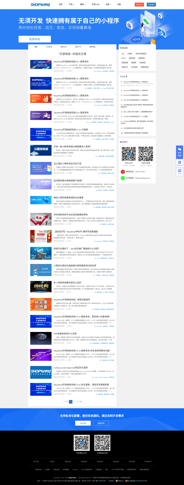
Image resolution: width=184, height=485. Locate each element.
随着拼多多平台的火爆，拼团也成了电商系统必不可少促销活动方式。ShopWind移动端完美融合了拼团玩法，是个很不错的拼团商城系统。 (83, 305)
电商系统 (105, 71)
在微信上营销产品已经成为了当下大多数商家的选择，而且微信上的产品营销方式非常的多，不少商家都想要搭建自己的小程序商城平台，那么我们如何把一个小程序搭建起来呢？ (84, 169)
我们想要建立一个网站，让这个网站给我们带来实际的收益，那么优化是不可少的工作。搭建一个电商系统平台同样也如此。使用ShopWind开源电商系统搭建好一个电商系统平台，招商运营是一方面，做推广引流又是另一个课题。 (84, 254)
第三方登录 (111, 360)
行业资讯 (49, 47)
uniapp (105, 88)
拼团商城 (111, 292)
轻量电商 (111, 343)
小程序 (130, 54)
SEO (98, 258)
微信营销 (98, 207)
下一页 (79, 402)
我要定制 (101, 423)
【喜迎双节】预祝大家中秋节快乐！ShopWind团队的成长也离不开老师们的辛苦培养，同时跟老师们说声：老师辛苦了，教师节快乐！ (83, 237)
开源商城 (93, 122)
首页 (61, 4)
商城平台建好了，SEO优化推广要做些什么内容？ (77, 248)
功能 (119, 4)
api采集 (112, 394)
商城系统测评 (131, 469)
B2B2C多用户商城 (118, 469)
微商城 (133, 62)
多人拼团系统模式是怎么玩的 (67, 282)
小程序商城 (101, 156)
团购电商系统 (110, 309)
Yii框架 (47, 469)
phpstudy (75, 469)
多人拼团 (105, 292)
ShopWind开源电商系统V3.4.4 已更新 (71, 129)
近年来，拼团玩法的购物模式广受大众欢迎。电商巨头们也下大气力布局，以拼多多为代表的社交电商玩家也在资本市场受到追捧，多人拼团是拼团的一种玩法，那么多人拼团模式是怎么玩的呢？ (84, 288)
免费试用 (139, 4)
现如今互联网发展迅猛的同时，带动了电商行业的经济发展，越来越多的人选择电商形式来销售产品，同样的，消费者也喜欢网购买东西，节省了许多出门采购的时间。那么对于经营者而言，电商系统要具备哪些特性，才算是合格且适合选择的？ (84, 220)
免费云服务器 (144, 469)
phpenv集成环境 (87, 469)
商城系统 (89, 88)
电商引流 (111, 258)
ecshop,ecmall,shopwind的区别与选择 (71, 368)
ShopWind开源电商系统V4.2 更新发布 (71, 78)
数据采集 (106, 394)
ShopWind (99, 71)
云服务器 (98, 469)
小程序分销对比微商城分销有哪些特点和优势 (75, 265)
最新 (35, 47)
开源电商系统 (104, 343)
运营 (107, 4)
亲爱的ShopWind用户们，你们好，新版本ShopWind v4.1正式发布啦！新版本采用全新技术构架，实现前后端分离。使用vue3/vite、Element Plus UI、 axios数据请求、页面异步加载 (84, 101)
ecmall (100, 377)
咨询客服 (83, 423)
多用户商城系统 (141, 54)
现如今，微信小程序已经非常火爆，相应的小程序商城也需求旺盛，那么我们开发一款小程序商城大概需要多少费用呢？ (84, 152)
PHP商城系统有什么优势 (65, 334)
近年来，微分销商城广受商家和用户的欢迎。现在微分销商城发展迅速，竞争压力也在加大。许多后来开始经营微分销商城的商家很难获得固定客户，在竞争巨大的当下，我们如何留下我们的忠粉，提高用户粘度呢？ (84, 186)
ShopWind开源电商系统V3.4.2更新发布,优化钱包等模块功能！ (83, 351)
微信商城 (104, 207)
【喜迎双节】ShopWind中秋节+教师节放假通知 (76, 231)
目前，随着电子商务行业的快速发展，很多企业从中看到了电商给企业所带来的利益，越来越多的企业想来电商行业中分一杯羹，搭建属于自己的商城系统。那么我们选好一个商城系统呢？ (84, 339)
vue (101, 88)
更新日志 (68, 461)
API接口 (52, 461)
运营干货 (78, 47)
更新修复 (92, 47)
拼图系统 (99, 292)
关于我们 (36, 461)
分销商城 (111, 190)
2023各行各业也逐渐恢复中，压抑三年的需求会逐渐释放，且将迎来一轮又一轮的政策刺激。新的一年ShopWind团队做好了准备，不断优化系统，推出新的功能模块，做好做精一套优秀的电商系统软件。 (84, 135)
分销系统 (105, 190)
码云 (106, 469)
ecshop (96, 377)
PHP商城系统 (95, 343)
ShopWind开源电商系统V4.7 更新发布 (71, 61)
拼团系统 (102, 309)
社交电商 (134, 67)
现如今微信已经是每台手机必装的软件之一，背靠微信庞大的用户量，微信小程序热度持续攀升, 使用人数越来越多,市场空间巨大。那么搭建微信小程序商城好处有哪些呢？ (84, 203)
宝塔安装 (56, 469)
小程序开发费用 (109, 156)
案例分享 (63, 47)
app (123, 54)
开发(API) (96, 4)
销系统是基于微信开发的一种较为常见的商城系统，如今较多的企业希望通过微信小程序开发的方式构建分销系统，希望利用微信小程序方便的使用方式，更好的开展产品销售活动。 (84, 271)
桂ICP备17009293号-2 (99, 481)
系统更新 (98, 139)
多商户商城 (96, 88)
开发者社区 (148, 461)
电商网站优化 (104, 258)
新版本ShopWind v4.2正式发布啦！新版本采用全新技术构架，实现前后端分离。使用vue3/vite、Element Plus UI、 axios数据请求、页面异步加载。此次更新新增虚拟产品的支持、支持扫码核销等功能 (83, 84)
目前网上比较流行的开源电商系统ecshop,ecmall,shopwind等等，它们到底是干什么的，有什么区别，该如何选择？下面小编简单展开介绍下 (84, 373)
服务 (82, 4)
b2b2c (123, 58)
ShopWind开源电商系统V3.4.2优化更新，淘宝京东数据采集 (81, 385)
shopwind (105, 377)
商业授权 (151, 4)
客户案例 (132, 461)
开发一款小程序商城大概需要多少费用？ (73, 146)
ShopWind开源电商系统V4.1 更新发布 (71, 95)
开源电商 (111, 71)
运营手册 (100, 461)
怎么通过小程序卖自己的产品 (67, 163)
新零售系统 (144, 67)
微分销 (100, 190)
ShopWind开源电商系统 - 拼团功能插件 (72, 300)
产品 (70, 4)
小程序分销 (105, 275)
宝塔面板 (66, 469)
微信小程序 (111, 88)
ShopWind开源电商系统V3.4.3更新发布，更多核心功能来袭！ (82, 317)
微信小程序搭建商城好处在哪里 (68, 197)
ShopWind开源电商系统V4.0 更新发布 (71, 112)
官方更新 (111, 139)
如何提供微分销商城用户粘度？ (68, 180)
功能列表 (84, 461)
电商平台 (125, 67)
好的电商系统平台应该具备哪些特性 (71, 214)
